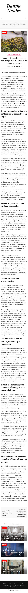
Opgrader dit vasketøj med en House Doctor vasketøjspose (12, 573)
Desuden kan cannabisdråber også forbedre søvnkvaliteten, (13, 473)
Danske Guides (14, 8)
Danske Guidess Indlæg (14, 54)
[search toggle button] (25, 18)
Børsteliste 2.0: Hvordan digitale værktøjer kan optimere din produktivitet (13, 555)
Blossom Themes (14, 585)
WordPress (10, 586)
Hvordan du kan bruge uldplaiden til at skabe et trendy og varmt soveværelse (14, 538)
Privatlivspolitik (16, 586)
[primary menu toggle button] (1, 18)
